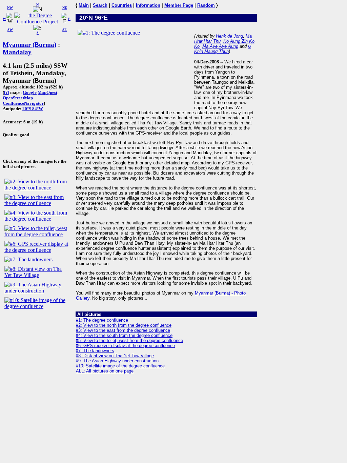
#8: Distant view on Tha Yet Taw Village (115, 355)
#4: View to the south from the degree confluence (124, 335)
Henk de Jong (229, 36)
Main (84, 5)
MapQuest (47, 92)
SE (64, 30)
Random (206, 5)
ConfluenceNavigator (23, 103)
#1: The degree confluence (102, 320)
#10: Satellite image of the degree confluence (120, 365)
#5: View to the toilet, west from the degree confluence (129, 340)
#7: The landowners (95, 350)
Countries (121, 5)
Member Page (178, 5)
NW (10, 7)
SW (10, 30)
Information (148, 5)
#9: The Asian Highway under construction (117, 360)
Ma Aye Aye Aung (220, 46)
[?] (6, 92)
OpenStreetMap (18, 97)
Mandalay (17, 52)
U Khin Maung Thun (222, 49)
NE (64, 7)
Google (30, 92)
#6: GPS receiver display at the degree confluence (125, 345)
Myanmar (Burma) (29, 44)
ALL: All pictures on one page (105, 371)
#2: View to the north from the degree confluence (123, 325)
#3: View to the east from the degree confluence (123, 330)
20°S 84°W (32, 108)
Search (100, 5)
